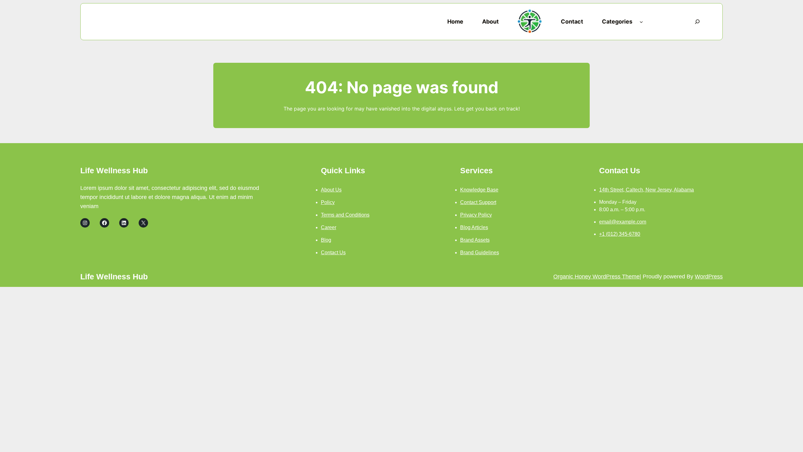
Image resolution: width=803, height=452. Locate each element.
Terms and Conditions (345, 215)
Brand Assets (475, 240)
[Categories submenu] (641, 22)
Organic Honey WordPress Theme (596, 276)
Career (328, 227)
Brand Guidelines (479, 252)
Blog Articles (474, 227)
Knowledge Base (479, 189)
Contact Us (333, 252)
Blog (326, 240)
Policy (328, 202)
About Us (331, 189)
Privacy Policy (476, 215)
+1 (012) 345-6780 (619, 234)
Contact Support (478, 202)
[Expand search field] (697, 21)
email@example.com (622, 221)
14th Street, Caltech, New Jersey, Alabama (646, 189)
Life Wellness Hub (114, 170)
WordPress (709, 276)
